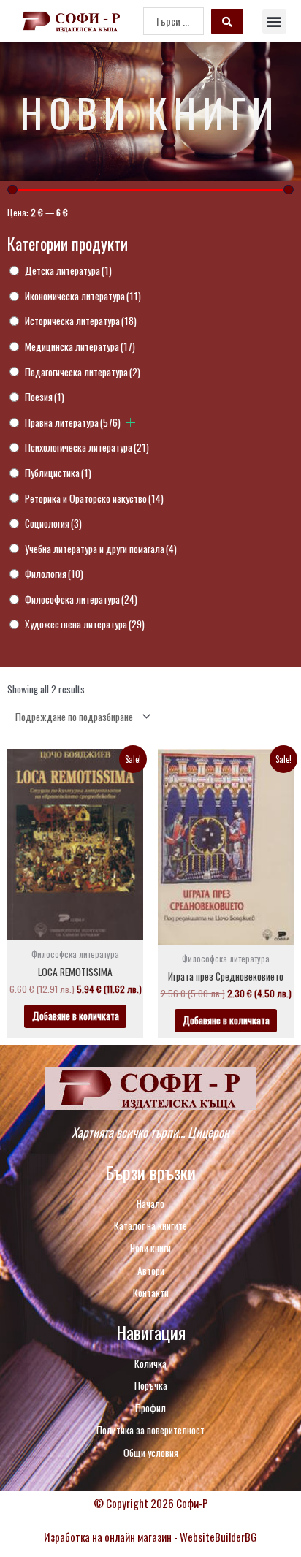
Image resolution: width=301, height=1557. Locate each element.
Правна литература (73, 422)
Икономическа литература (83, 296)
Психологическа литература (87, 447)
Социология (53, 523)
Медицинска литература (80, 346)
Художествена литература (85, 624)
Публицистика (58, 472)
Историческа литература (81, 320)
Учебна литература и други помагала (101, 548)
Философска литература (81, 599)
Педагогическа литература (82, 372)
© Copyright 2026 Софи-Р (151, 1503)
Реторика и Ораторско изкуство (94, 498)
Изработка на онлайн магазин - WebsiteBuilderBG (150, 1537)
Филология (54, 573)
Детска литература (68, 270)
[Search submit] (227, 21)
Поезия (44, 396)
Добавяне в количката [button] (75, 1015)
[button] (274, 21)
